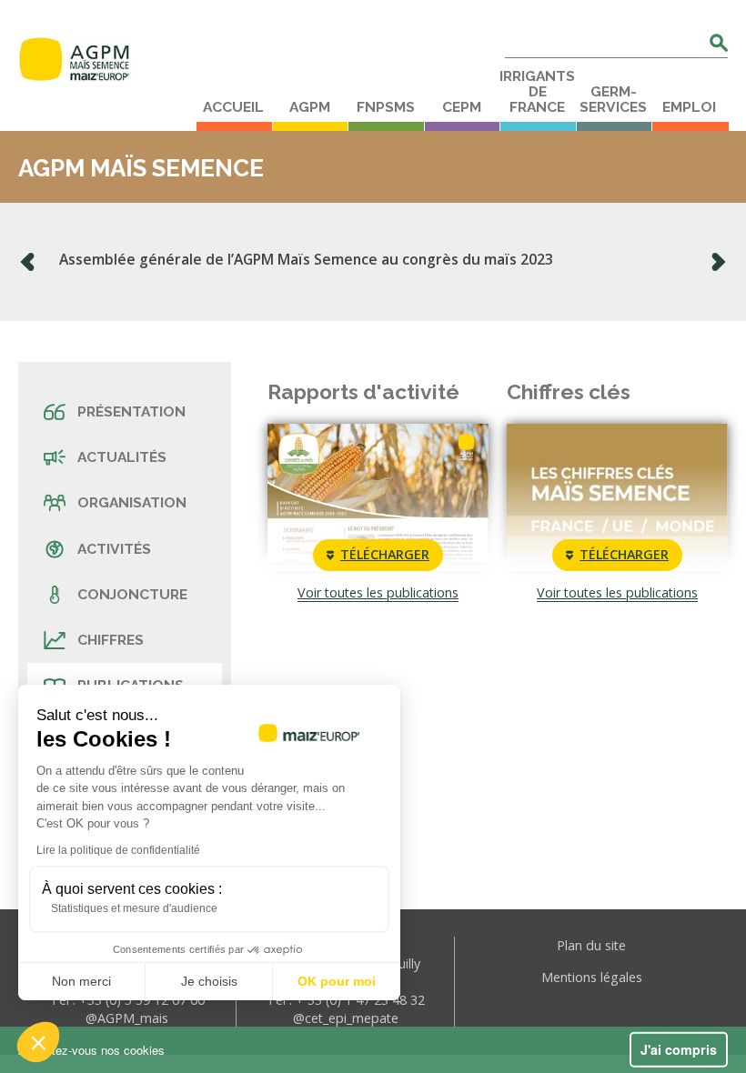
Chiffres (110, 639)
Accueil (233, 107)
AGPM (309, 107)
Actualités (121, 457)
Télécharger (384, 554)
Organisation (131, 502)
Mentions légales (591, 977)
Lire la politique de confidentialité (118, 850)
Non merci (81, 981)
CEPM (461, 107)
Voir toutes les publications (378, 592)
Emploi (689, 107)
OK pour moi (336, 981)
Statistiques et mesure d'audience (134, 908)
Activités (114, 548)
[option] (373, 262)
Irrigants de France (537, 91)
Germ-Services (613, 99)
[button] (38, 1042)
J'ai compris (678, 1049)
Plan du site (591, 945)
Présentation (131, 411)
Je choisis (209, 981)
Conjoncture (132, 594)
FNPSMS (386, 107)
